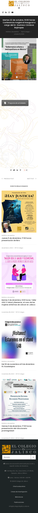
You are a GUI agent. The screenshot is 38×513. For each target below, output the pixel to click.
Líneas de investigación (19, 492)
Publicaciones (19, 502)
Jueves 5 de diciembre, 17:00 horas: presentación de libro (17, 239)
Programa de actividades (17, 103)
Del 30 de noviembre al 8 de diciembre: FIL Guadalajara (18, 365)
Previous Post (9, 179)
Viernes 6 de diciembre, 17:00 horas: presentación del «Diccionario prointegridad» (17, 428)
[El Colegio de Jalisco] (19, 5)
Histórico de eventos (12, 32)
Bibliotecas (19, 497)
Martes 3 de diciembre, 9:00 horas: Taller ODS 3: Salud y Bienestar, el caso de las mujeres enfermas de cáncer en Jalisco (19, 302)
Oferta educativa (19, 486)
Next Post (30, 179)
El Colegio (26, 32)
